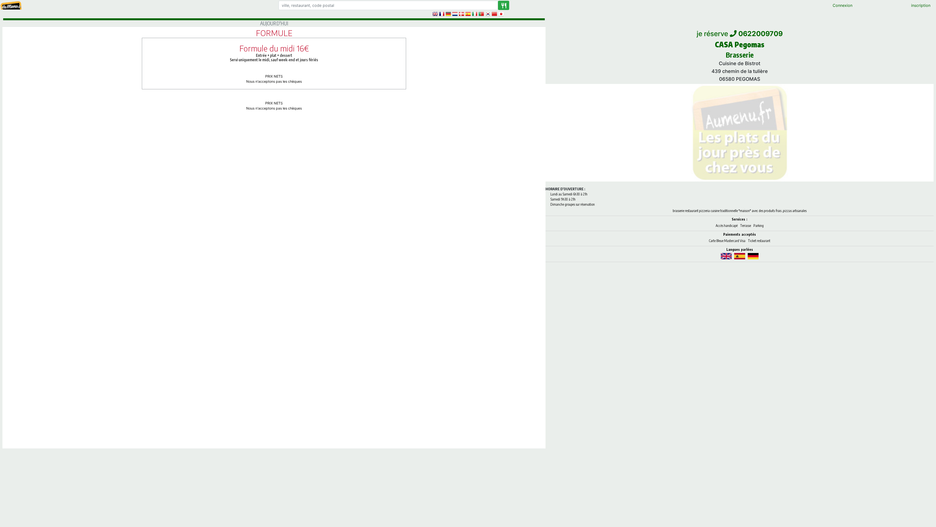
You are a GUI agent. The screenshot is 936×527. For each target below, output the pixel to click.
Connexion (842, 5)
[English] (435, 14)
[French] (441, 14)
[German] (448, 14)
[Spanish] (468, 14)
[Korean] (487, 14)
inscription (920, 5)
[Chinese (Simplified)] (494, 14)
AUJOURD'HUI (274, 23)
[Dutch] (455, 14)
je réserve (740, 34)
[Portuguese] (481, 14)
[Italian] (474, 14)
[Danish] (461, 14)
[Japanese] (501, 14)
